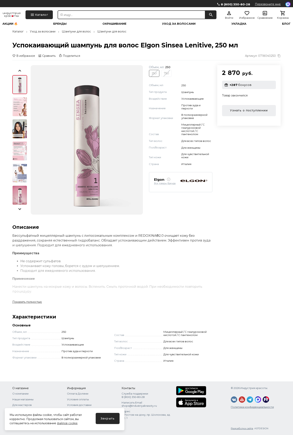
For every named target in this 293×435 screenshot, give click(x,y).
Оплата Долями (77, 393)
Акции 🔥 (10, 23)
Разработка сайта (242, 428)
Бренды (60, 23)
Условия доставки (79, 405)
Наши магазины (22, 399)
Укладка (238, 23)
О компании (20, 393)
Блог (286, 23)
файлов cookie (67, 423)
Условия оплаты (78, 399)
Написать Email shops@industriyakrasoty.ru (139, 404)
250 (154, 73)
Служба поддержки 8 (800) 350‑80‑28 (135, 395)
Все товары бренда (165, 183)
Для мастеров (22, 405)
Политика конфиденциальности (252, 406)
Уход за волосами (179, 23)
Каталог (18, 31)
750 (166, 73)
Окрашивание (114, 23)
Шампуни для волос (76, 31)
